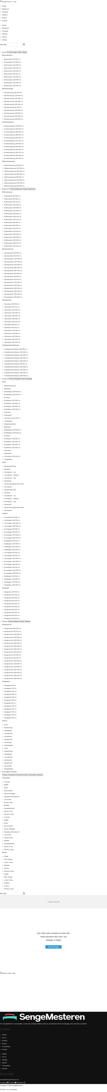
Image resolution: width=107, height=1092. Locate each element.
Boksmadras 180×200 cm (12, 71)
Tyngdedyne (8, 421)
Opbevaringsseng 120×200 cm (14, 168)
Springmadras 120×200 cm (13, 259)
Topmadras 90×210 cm (11, 307)
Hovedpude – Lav (10, 472)
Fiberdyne (7, 412)
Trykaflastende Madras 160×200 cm (16, 358)
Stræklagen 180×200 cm (12, 549)
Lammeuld (7, 799)
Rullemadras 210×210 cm (12, 219)
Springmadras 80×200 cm (12, 253)
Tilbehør (5, 15)
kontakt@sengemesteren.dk (9, 1079)
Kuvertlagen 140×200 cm (12, 535)
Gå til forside (53, 947)
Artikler (4, 1035)
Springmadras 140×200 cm (13, 262)
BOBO (6, 785)
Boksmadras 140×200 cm (12, 65)
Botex (6, 788)
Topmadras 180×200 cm (12, 319)
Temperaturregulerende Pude (14, 484)
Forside (50, 902)
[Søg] (24, 44)
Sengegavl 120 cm (10, 688)
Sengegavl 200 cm (10, 700)
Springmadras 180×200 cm (13, 267)
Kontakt (4, 1049)
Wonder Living (9, 814)
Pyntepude (7, 481)
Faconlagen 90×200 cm (12, 520)
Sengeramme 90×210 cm (12, 631)
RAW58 (6, 805)
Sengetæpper (8, 745)
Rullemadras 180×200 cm (12, 213)
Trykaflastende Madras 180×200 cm (16, 361)
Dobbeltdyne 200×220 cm (12, 394)
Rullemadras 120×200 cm (12, 205)
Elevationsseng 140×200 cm (13, 98)
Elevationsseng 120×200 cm (13, 95)
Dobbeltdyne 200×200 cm (12, 391)
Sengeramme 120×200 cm (13, 637)
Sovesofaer (8, 742)
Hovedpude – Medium (11, 475)
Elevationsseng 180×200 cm (13, 104)
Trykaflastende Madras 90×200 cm (15, 349)
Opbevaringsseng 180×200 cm (14, 174)
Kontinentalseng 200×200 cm (14, 138)
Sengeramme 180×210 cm (13, 649)
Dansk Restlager (9, 793)
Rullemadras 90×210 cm (12, 202)
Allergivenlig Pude (10, 466)
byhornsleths (8, 790)
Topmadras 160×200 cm (12, 316)
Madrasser (5, 9)
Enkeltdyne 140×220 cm (12, 409)
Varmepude (8, 487)
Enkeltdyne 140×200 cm (12, 406)
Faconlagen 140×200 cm (12, 523)
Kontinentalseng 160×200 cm (14, 129)
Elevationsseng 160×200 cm (13, 101)
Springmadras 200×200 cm (13, 273)
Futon (6, 725)
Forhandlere (6, 1046)
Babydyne (7, 388)
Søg (1, 44)
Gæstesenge (8, 727)
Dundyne (7, 397)
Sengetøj (5, 12)
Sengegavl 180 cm (10, 697)
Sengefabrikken (9, 808)
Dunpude (7, 469)
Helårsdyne (8, 415)
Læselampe (8, 736)
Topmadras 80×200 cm (11, 304)
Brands (4, 18)
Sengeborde (8, 739)
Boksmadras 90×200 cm (12, 59)
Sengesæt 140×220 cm (12, 595)
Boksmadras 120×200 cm (12, 62)
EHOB (6, 856)
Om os (4, 1038)
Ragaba (6, 865)
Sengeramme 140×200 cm (13, 640)
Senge (4, 6)
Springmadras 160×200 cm (13, 265)
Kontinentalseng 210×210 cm (14, 141)
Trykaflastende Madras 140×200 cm (16, 355)
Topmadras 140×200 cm (12, 313)
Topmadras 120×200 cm (12, 310)
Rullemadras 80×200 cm (12, 196)
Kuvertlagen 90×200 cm (12, 532)
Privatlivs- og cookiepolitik (8, 1089)
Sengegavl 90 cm (10, 685)
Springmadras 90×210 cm (12, 256)
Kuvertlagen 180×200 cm (12, 538)
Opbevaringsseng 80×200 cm (14, 165)
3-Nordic (7, 782)
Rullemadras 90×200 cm (12, 199)
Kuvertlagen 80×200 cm (12, 529)
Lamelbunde (8, 733)
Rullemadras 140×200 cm (12, 208)
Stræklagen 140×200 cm (12, 547)
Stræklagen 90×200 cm (12, 541)
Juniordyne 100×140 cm (12, 418)
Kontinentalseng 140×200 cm (14, 126)
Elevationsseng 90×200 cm (13, 92)
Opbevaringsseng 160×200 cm (14, 171)
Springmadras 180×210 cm (13, 270)
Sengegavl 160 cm (10, 694)
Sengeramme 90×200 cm (12, 628)
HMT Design (8, 859)
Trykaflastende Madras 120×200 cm (16, 352)
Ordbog (4, 21)
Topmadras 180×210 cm (12, 321)
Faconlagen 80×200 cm (12, 517)
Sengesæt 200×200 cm (12, 598)
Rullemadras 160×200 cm (12, 211)
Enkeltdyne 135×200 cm (12, 400)
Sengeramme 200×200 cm (13, 652)
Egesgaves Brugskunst (11, 796)
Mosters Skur (8, 802)
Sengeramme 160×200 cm (13, 643)
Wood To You (8, 811)
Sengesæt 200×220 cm (12, 601)
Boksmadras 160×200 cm (12, 68)
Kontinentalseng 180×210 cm (14, 135)
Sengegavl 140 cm (10, 691)
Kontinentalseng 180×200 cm (14, 132)
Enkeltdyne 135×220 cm (12, 403)
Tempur (6, 868)
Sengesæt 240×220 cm (12, 603)
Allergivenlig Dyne (10, 386)
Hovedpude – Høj (10, 478)
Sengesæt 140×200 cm (12, 592)
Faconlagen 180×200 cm (12, 526)
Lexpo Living (8, 862)
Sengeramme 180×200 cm (13, 646)
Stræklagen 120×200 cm (12, 544)
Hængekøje (8, 730)
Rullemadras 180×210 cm (12, 216)
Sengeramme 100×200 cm (13, 634)
